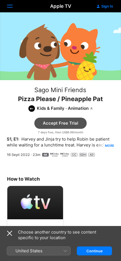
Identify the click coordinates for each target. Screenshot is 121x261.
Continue (94, 251)
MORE (109, 146)
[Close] (9, 233)
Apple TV (60, 6)
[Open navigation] (13, 6)
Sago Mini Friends (60, 90)
